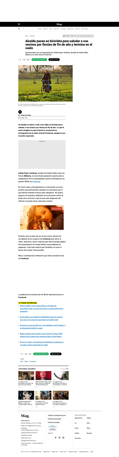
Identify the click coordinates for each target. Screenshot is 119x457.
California (45, 28)
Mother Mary (70, 28)
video (26, 361)
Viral (21, 361)
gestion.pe (47, 451)
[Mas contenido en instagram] (63, 437)
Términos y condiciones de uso (57, 415)
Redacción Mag (26, 115)
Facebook (33, 361)
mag (91, 451)
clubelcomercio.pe (36, 451)
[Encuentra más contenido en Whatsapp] (28, 60)
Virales (77, 433)
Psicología (63, 28)
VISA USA (77, 28)
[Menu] (19, 24)
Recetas (89, 433)
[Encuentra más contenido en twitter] (24, 60)
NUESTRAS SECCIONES (80, 415)
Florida (39, 28)
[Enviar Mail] (19, 115)
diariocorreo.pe (73, 451)
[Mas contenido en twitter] (59, 437)
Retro (88, 428)
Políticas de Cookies (54, 422)
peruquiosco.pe (84, 451)
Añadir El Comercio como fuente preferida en (78, 36)
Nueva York (56, 28)
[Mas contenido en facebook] (56, 437)
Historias (78, 438)
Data (88, 423)
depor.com (55, 451)
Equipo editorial (25, 420)
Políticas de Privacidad (54, 419)
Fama (76, 428)
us (75, 423)
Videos (89, 418)
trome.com (63, 451)
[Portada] (25, 419)
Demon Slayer (84, 28)
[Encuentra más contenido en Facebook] (20, 60)
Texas (50, 28)
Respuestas (78, 418)
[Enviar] (19, 29)
